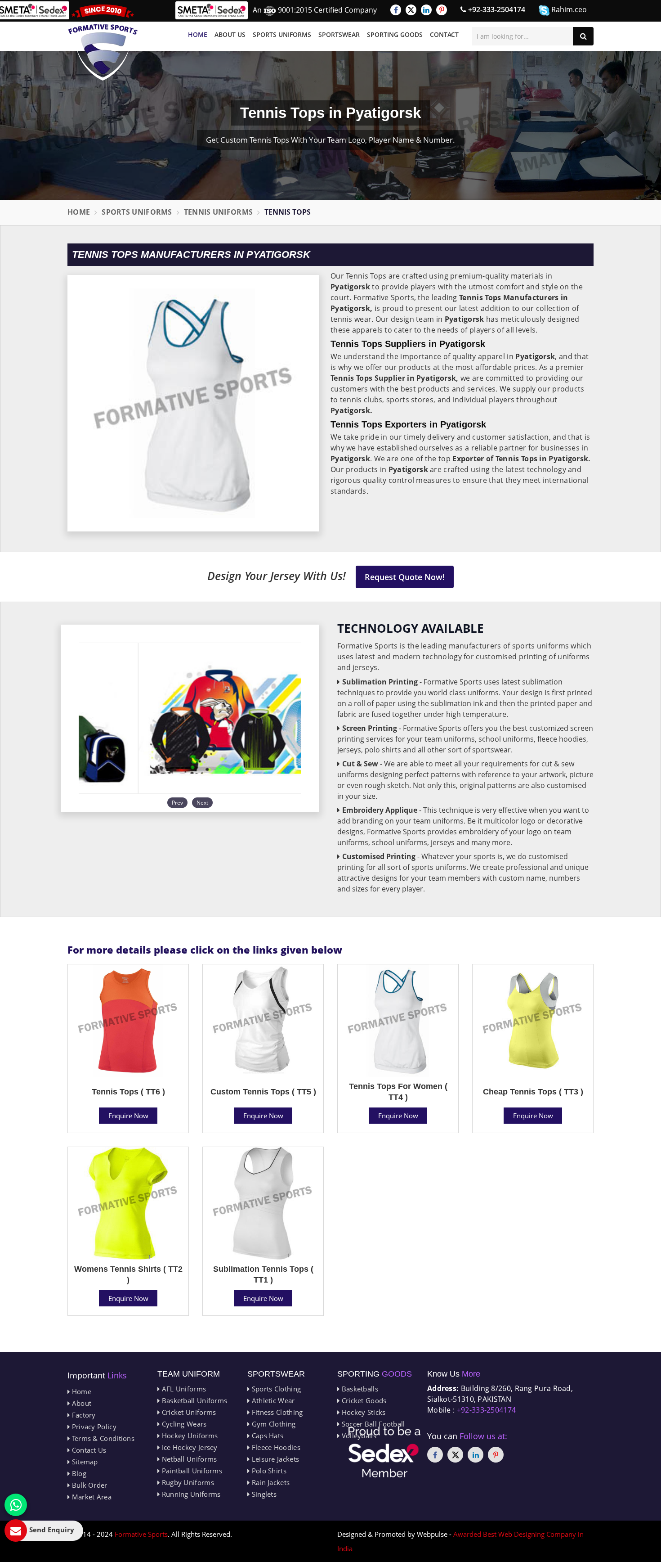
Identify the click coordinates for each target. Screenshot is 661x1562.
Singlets (263, 1494)
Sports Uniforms (282, 34)
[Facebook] (395, 10)
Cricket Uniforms (188, 1412)
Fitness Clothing (276, 1412)
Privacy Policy (93, 1426)
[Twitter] (411, 10)
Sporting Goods (395, 34)
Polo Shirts (268, 1470)
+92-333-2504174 (495, 9)
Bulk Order (88, 1485)
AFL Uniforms (183, 1388)
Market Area (91, 1496)
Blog (78, 1473)
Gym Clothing (272, 1423)
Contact (444, 34)
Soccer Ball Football (372, 1423)
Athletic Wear (272, 1400)
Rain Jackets (270, 1482)
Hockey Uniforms (189, 1435)
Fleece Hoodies (275, 1447)
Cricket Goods (362, 1400)
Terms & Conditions (102, 1438)
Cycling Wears (183, 1423)
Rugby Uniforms (187, 1482)
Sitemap (84, 1461)
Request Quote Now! (405, 577)
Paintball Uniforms (191, 1470)
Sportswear (339, 34)
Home (197, 34)
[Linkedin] (426, 10)
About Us (230, 34)
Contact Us (88, 1449)
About (80, 1403)
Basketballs (358, 1388)
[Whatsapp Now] (15, 1505)
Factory (82, 1414)
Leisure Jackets (274, 1458)
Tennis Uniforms (218, 212)
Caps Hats (266, 1435)
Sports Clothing (275, 1388)
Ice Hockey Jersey (188, 1447)
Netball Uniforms (188, 1458)
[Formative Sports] (102, 43)
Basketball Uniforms (193, 1400)
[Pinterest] (441, 10)
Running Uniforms (190, 1494)
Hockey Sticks (362, 1412)
